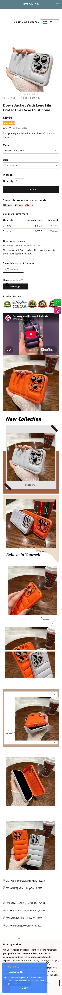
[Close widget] (47, 962)
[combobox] (49, 22)
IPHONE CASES (31, 98)
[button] (31, 4)
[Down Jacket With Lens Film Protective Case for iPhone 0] (31, 64)
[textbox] (49, 22)
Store (16, 98)
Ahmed (25, 988)
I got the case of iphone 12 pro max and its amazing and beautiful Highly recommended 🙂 (26, 981)
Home (6, 98)
